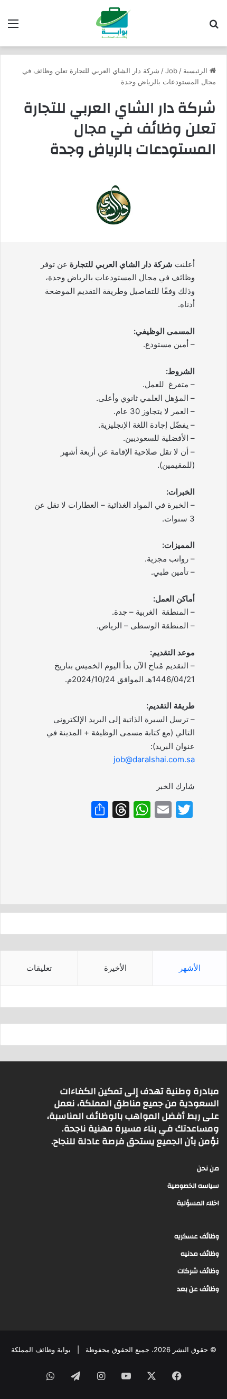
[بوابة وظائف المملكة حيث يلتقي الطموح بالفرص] (113, 23)
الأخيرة (115, 968)
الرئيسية (196, 70)
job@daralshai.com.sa (154, 759)
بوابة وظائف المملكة (41, 1349)
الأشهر (190, 968)
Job (171, 70)
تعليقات (39, 968)
